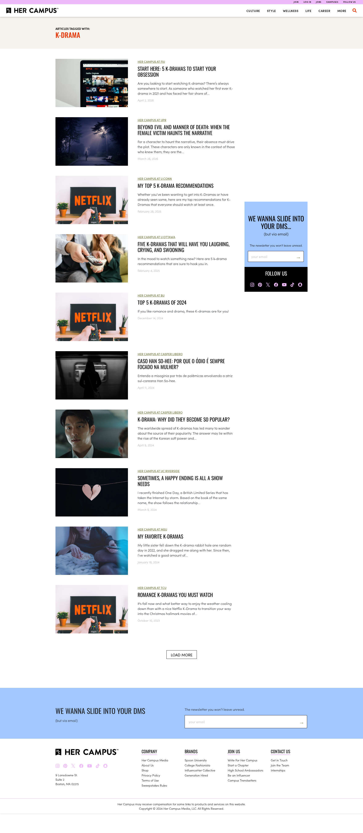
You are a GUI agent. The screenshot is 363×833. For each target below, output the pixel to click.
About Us (148, 765)
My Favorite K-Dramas (160, 536)
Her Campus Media (155, 760)
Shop (145, 770)
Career (324, 11)
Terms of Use (150, 780)
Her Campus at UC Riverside (159, 471)
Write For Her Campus (242, 760)
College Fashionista (197, 765)
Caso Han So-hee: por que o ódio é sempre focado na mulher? (181, 364)
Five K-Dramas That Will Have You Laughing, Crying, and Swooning (183, 247)
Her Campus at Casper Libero (160, 354)
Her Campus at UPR (152, 120)
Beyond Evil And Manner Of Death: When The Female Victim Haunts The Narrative (184, 130)
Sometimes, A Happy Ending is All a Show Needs (180, 480)
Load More (181, 654)
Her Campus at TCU (152, 587)
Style (271, 11)
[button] (354, 10)
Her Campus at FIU (151, 61)
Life (308, 11)
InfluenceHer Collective (200, 770)
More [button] (341, 11)
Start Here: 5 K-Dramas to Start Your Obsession (177, 71)
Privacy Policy (151, 775)
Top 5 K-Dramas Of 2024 (162, 302)
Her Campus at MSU (152, 529)
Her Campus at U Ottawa (156, 237)
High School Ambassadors (245, 770)
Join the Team (280, 765)
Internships (278, 770)
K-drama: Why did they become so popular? (184, 419)
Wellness (291, 11)
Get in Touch (279, 760)
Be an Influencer (239, 775)
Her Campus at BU (151, 295)
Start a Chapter (238, 765)
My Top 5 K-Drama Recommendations (175, 185)
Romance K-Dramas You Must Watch (175, 594)
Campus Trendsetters (242, 780)
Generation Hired (196, 775)
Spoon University (196, 760)
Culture (253, 11)
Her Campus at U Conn (155, 178)
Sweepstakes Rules (154, 785)
